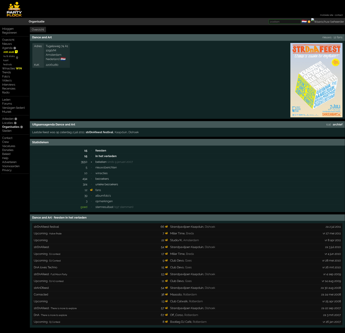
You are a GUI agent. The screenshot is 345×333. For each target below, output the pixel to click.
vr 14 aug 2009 (331, 281)
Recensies (8, 88)
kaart (5, 60)
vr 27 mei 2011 (332, 233)
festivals (7, 64)
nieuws (327, 37)
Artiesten (8, 118)
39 (85, 195)
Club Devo (177, 260)
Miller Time (177, 233)
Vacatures (8, 146)
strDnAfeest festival (99, 132)
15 (85, 150)
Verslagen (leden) (13, 107)
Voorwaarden (11, 166)
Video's (7, 80)
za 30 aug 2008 (331, 288)
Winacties (12, 68)
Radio (6, 92)
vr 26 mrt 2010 (331, 267)
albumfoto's (103, 195)
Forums (7, 103)
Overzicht (8, 40)
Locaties (7, 123)
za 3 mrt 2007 (332, 315)
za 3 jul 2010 (333, 247)
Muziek (6, 111)
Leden (6, 99)
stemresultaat (104, 207)
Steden (7, 130)
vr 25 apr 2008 (331, 301)
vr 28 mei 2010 (331, 260)
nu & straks (9, 56)
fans (98, 190)
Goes (188, 260)
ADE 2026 (8, 52)
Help (5, 158)
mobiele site (326, 15)
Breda (190, 233)
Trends (6, 72)
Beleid (6, 154)
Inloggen (8, 28)
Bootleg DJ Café (180, 321)
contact (339, 15)
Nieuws (7, 43)
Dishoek (133, 132)
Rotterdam (190, 294)
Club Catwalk (179, 301)
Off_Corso (176, 315)
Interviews (8, 84)
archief (337, 124)
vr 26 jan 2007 (332, 321)
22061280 (52, 64)
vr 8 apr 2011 (333, 240)
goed (83, 207)
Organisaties (10, 126)
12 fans (338, 37)
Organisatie (37, 21)
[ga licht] (309, 21)
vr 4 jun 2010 (333, 254)
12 (86, 190)
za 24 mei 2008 (331, 294)
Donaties (7, 150)
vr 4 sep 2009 (332, 274)
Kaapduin (121, 132)
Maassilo (176, 294)
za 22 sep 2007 (331, 308)
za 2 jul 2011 (333, 226)
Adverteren (9, 162)
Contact (7, 138)
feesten (100, 150)
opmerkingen (104, 201)
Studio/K (176, 240)
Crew (5, 142)
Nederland (53, 59)
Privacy (7, 170)
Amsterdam (53, 54)
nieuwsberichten (106, 167)
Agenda (7, 48)
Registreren (9, 32)
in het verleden (106, 156)
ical (328, 124)
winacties (101, 173)
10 (85, 173)
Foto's (6, 76)
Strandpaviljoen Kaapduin (186, 226)
